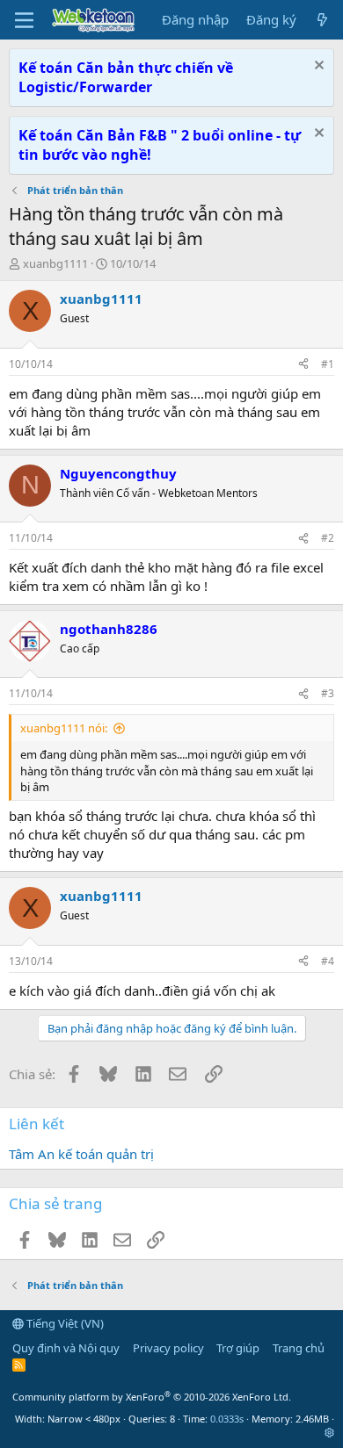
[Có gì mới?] (322, 20)
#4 (327, 961)
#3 (327, 693)
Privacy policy (168, 1348)
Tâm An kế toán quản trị (81, 1154)
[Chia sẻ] (303, 365)
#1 (327, 364)
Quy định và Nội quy (66, 1348)
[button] (329, 1432)
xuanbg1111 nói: (63, 728)
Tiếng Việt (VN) (64, 1323)
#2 (327, 537)
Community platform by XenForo (151, 1396)
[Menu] (24, 20)
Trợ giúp (237, 1348)
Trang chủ (299, 1348)
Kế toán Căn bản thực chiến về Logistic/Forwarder (125, 77)
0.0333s (227, 1418)
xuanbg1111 (55, 263)
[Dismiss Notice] (317, 67)
